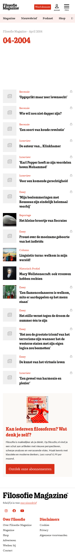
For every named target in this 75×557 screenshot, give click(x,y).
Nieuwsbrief (29, 18)
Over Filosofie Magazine (17, 525)
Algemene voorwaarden (53, 535)
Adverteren (9, 540)
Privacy (44, 530)
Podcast (48, 18)
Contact (7, 550)
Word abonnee (42, 7)
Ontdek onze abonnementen (30, 469)
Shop (62, 18)
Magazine (9, 18)
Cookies (44, 525)
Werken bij (9, 545)
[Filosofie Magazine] (11, 7)
